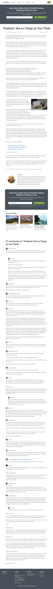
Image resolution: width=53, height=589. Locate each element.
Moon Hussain (11, 367)
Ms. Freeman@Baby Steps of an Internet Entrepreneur (19, 459)
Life (23, 2)
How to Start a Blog (18, 582)
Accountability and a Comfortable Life (15, 148)
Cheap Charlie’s (26, 68)
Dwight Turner (11, 248)
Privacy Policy (42, 575)
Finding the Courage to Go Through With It (16, 145)
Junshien (10, 283)
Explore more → (44, 213)
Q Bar (14, 117)
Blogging (19, 2)
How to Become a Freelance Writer (19, 581)
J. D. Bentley (10, 472)
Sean (11, 258)
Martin (9, 465)
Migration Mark (11, 483)
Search (33, 2)
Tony (9, 536)
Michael (9, 527)
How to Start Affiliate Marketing (20, 579)
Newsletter (28, 2)
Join (49, 2)
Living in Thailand (44, 32)
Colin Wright (10, 450)
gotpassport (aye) (11, 351)
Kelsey (9, 308)
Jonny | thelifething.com (13, 293)
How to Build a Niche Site (19, 577)
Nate (9, 377)
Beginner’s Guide (30, 575)
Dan (9, 439)
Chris (9, 342)
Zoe (9, 301)
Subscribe (40, 17)
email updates (32, 169)
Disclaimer (41, 576)
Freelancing (13, 2)
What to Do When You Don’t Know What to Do (17, 147)
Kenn (9, 386)
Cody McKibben (11, 495)
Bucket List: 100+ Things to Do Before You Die (20, 576)
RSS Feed (39, 169)
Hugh (9, 408)
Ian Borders (10, 420)
